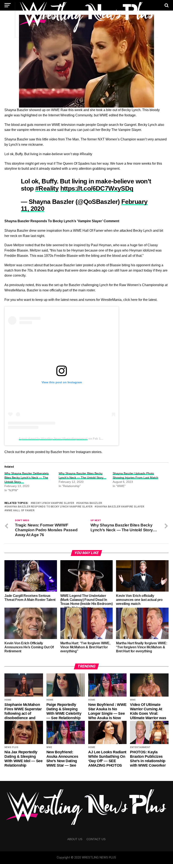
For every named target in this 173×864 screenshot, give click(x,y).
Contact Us (95, 839)
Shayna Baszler (90, 503)
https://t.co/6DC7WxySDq (96, 188)
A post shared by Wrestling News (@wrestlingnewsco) (53, 438)
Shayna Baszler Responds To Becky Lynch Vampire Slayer (49, 506)
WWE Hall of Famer (20, 510)
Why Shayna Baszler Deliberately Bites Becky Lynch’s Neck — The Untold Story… (26, 477)
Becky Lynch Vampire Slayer (53, 503)
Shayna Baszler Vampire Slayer (120, 506)
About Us (74, 839)
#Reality (47, 188)
